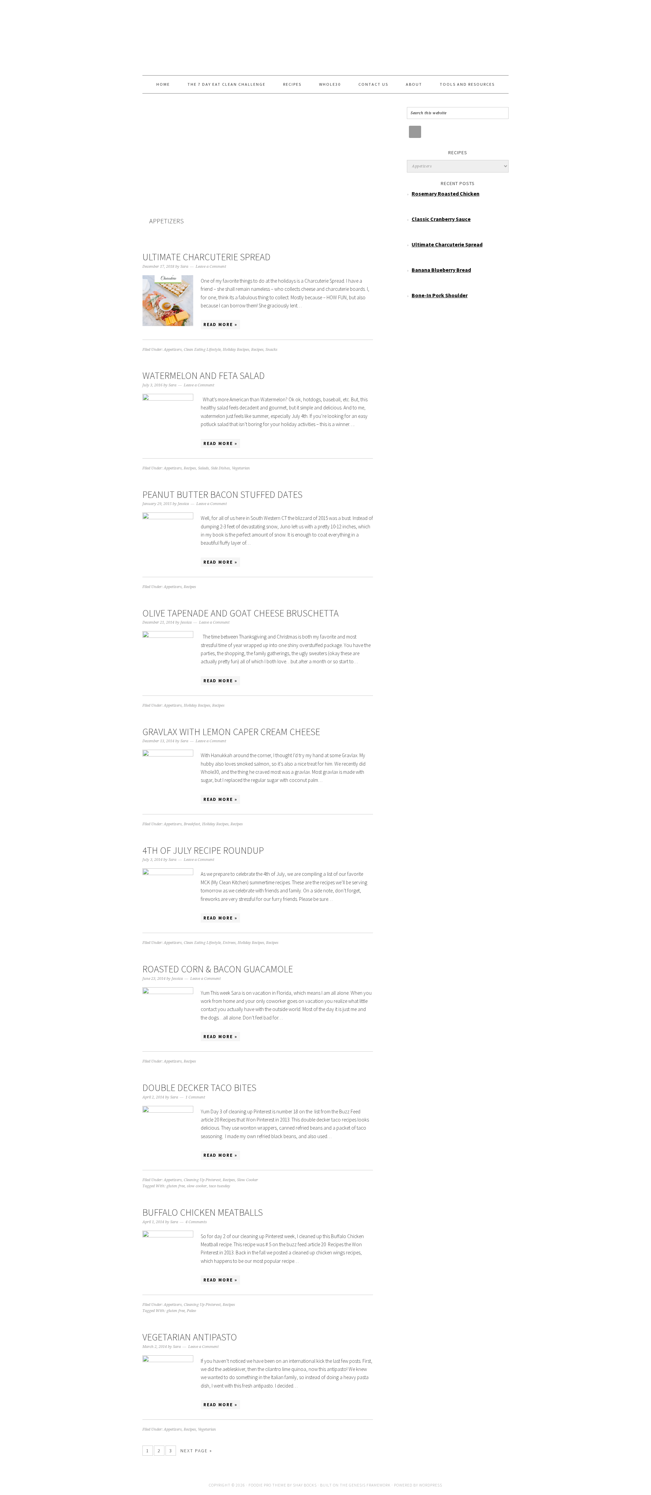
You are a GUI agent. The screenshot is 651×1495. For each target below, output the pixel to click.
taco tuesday (219, 1186)
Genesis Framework (370, 1485)
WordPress (430, 1485)
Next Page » (196, 1451)
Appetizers (173, 349)
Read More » (220, 324)
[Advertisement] (257, 164)
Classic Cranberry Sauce (441, 219)
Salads (203, 468)
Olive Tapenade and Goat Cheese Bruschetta (240, 613)
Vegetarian (241, 468)
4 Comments (196, 1222)
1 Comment (195, 1097)
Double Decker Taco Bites (199, 1088)
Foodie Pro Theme (267, 1485)
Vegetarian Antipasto (189, 1337)
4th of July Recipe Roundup (203, 850)
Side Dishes (220, 468)
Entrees (229, 943)
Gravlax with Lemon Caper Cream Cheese (231, 732)
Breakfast (192, 824)
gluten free (175, 1186)
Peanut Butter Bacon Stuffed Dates (222, 494)
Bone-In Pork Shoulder (440, 295)
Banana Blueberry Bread (441, 269)
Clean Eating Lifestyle (202, 349)
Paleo (191, 1311)
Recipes (257, 349)
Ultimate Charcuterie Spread (206, 257)
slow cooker (197, 1186)
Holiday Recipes (236, 349)
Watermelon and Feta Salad (203, 375)
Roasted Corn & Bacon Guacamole (217, 969)
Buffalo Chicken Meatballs (202, 1212)
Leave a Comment (211, 266)
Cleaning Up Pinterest (202, 1180)
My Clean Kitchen (325, 34)
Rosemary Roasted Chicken (445, 193)
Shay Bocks (305, 1485)
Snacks (271, 349)
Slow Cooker (247, 1180)
